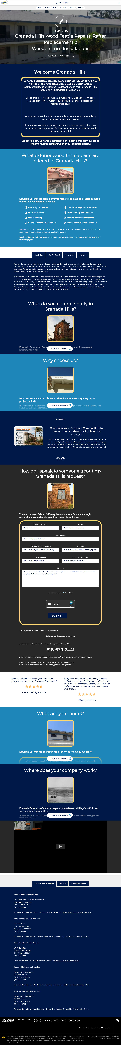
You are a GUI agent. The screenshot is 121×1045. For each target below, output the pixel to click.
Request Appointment (59, 56)
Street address (60, 535)
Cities (88, 1028)
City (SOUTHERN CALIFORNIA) (40, 546)
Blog (102, 1028)
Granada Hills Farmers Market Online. (76, 936)
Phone (80, 524)
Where (80, 7)
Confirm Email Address (80, 557)
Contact (63, 7)
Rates (47, 7)
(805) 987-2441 (43, 1020)
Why (54, 7)
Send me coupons (55, 593)
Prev (58, 458)
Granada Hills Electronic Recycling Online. (74, 985)
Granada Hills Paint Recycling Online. (76, 1009)
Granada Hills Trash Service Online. (66, 961)
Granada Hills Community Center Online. (77, 912)
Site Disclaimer (115, 1036)
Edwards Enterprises (4, 2)
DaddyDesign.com (113, 1038)
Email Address (41, 557)
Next (63, 458)
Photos (98, 1028)
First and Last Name (41, 524)
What (39, 7)
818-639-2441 (63, 3)
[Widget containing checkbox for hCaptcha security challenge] (60, 604)
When (72, 7)
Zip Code (80, 546)
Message (60, 568)
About (92, 1028)
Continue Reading (59, 349)
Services (82, 1028)
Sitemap (107, 1036)
